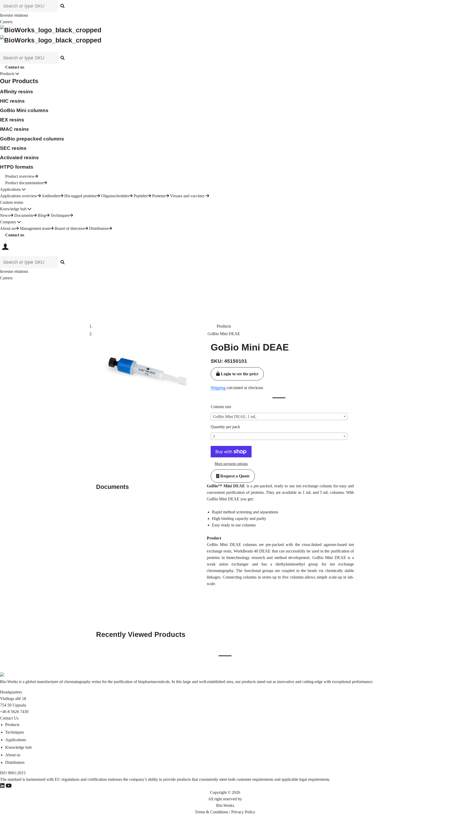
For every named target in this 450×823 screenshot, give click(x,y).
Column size (221, 406)
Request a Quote (234, 476)
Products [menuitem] (12, 724)
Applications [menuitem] (15, 740)
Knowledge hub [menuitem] (18, 747)
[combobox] (279, 416)
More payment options (231, 464)
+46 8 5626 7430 (14, 711)
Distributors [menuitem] (14, 762)
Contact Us (9, 718)
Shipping (218, 387)
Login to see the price (239, 374)
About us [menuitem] (12, 755)
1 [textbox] (214, 436)
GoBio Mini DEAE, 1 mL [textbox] (235, 416)
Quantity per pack (225, 427)
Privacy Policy (243, 812)
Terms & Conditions (211, 812)
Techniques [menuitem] (14, 732)
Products (224, 326)
